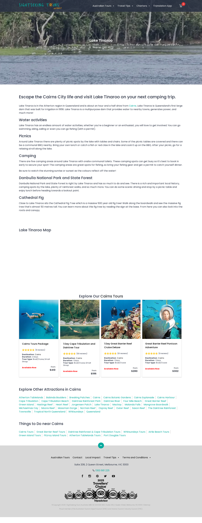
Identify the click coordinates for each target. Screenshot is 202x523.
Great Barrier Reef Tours (51, 432)
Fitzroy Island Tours (55, 435)
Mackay (117, 404)
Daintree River (112, 401)
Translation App (162, 6)
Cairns (132, 105)
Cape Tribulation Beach (55, 401)
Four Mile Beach (132, 401)
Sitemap (147, 505)
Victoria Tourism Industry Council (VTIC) (126, 509)
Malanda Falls (132, 404)
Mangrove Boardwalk (156, 404)
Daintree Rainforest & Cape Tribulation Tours (94, 432)
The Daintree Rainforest (162, 408)
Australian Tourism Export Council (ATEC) (92, 509)
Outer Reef (122, 408)
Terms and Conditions (135, 457)
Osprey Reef (106, 408)
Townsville (25, 411)
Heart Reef (62, 404)
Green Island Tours (30, 435)
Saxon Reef (138, 408)
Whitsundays (75, 411)
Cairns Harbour (166, 397)
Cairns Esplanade (144, 397)
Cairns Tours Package (35, 344)
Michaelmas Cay (28, 408)
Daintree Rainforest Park (86, 401)
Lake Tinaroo (101, 404)
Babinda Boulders (56, 397)
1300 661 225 (102, 470)
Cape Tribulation (28, 401)
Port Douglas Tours (115, 435)
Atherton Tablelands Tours (85, 435)
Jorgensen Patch (81, 404)
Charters (141, 6)
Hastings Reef (45, 404)
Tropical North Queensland (49, 411)
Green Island (26, 404)
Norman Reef (88, 408)
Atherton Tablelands (31, 397)
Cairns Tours (111, 296)
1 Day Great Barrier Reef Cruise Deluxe (118, 345)
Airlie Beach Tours (158, 432)
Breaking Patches (79, 397)
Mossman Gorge (67, 408)
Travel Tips (124, 6)
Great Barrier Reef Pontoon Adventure (161, 345)
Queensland (93, 411)
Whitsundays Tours (134, 432)
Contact (77, 457)
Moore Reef (48, 408)
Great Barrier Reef (155, 401)
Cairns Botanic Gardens (117, 397)
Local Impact (93, 457)
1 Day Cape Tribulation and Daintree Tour (79, 345)
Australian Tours (102, 6)
